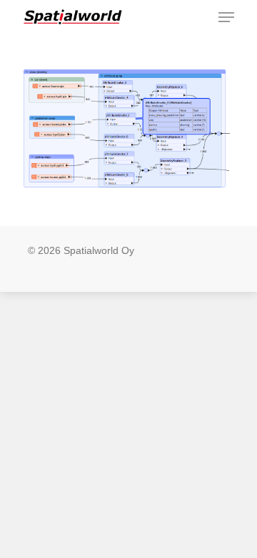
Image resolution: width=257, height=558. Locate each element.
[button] (226, 17)
